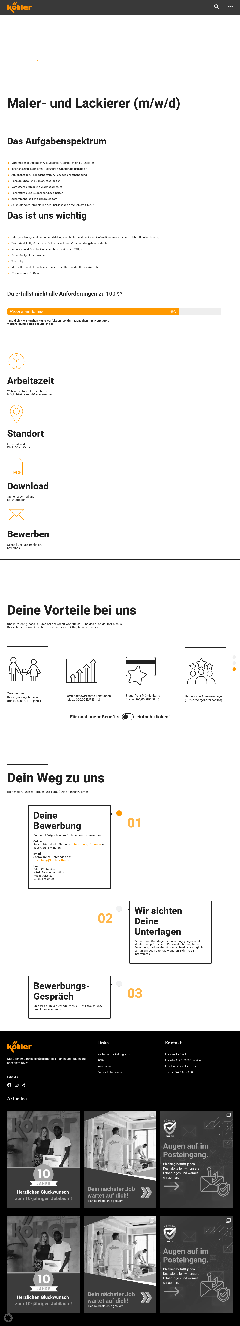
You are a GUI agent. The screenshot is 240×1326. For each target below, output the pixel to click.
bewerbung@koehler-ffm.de (51, 860)
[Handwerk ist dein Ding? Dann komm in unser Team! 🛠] (120, 1159)
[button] (8, 1317)
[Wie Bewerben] (234, 669)
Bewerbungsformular (87, 844)
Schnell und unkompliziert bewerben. (24, 546)
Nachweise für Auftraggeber (114, 1054)
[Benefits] (234, 663)
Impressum (104, 1066)
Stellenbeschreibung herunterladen (20, 498)
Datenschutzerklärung (110, 1072)
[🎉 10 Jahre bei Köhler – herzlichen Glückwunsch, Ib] (43, 1159)
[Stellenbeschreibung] (234, 657)
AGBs (101, 1060)
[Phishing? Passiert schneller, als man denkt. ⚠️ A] (196, 1159)
